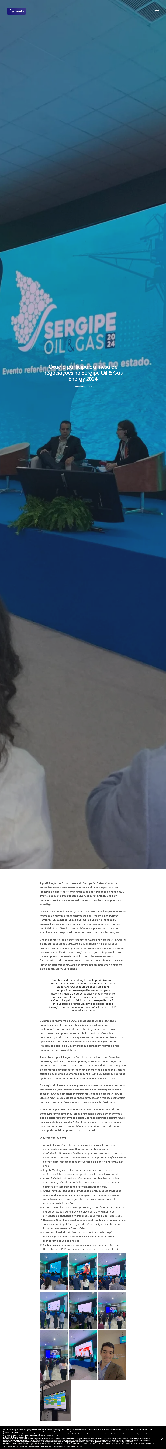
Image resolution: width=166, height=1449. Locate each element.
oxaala (77, 386)
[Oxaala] (16, 11)
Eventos (82, 360)
